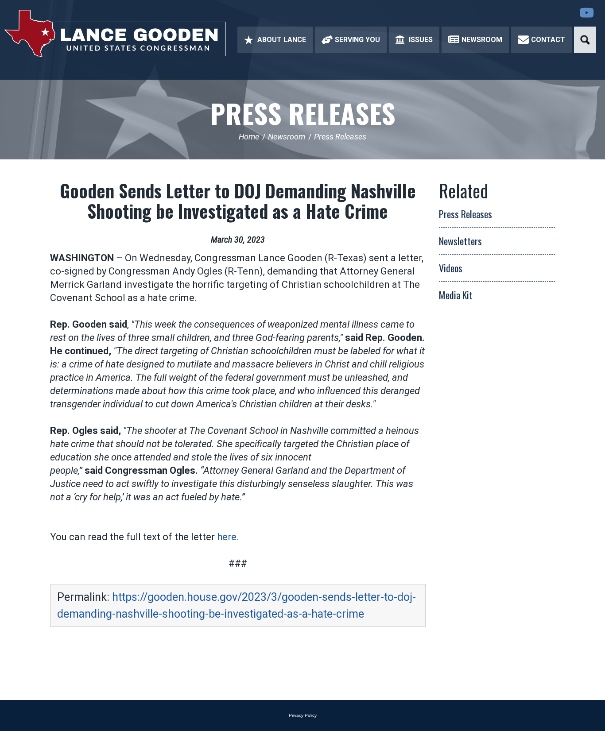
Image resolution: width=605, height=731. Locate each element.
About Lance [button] (281, 39)
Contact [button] (548, 39)
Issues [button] (421, 39)
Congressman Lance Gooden (115, 33)
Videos (450, 268)
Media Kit (456, 295)
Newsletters (460, 241)
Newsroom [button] (482, 39)
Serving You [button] (357, 39)
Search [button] (585, 40)
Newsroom (286, 136)
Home (249, 136)
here (227, 536)
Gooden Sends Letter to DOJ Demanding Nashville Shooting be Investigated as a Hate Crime (238, 200)
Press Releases (303, 112)
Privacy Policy (303, 715)
